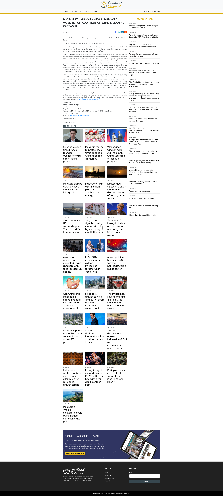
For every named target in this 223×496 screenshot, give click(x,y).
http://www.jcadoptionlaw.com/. (89, 99)
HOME (67, 11)
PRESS (87, 11)
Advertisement (109, 478)
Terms (106, 472)
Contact (107, 481)
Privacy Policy (109, 475)
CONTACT (95, 11)
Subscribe (144, 481)
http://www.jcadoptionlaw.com (79, 115)
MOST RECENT (76, 11)
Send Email (70, 107)
